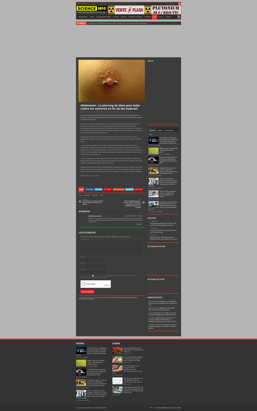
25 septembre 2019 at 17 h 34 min (134, 216)
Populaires (152, 130)
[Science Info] (91, 9)
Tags (150, 134)
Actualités (105, 112)
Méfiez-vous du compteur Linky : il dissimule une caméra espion (168, 150)
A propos (93, 4)
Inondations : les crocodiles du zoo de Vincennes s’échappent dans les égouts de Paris (162, 303)
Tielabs (179, 407)
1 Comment (118, 112)
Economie (116, 17)
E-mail (83, 263)
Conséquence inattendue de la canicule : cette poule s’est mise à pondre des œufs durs (111, 23)
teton (102, 195)
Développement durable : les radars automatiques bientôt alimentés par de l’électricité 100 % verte (133, 390)
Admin (84, 112)
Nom (82, 257)
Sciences (160, 17)
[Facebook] (165, 4)
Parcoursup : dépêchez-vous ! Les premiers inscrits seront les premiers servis (133, 380)
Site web (83, 269)
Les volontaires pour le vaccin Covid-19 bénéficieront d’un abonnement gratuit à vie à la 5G (127, 369)
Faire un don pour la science (116, 4)
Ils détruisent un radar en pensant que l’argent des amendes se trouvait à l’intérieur (162, 326)
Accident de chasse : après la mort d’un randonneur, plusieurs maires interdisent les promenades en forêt (97, 382)
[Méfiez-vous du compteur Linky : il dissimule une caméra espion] (153, 151)
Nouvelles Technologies (135, 17)
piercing (95, 195)
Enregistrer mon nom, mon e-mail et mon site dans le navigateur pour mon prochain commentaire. (109, 276)
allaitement (86, 195)
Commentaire (85, 239)
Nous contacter (102, 4)
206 (159, 145)
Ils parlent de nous (131, 4)
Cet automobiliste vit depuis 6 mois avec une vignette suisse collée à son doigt (133, 358)
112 (161, 188)
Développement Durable (104, 17)
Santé (154, 17)
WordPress (165, 407)
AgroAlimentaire (83, 17)
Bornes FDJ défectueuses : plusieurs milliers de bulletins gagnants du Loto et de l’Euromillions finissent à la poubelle (132, 203)
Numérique (148, 17)
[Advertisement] (128, 41)
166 (169, 154)
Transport (168, 17)
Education (123, 17)
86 (161, 211)
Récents (160, 130)
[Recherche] (179, 3)
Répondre (139, 224)
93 (158, 198)
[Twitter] (167, 4)
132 (160, 175)
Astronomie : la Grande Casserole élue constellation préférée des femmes (93, 202)
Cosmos (92, 17)
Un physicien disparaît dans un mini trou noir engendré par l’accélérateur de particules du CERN (96, 372)
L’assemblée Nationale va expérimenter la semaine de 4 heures (133, 350)
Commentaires (169, 130)
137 (159, 165)
